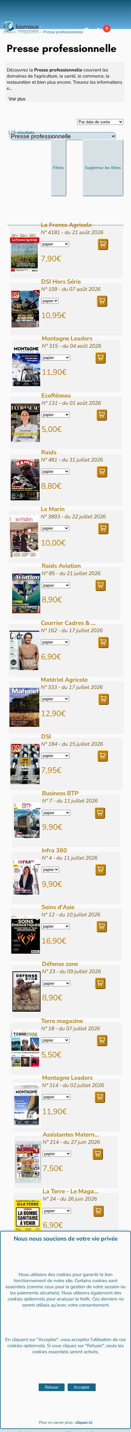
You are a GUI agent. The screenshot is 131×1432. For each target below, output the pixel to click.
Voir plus (17, 98)
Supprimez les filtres (103, 167)
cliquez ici (83, 1422)
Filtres (58, 167)
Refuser (51, 1387)
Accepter (82, 1387)
